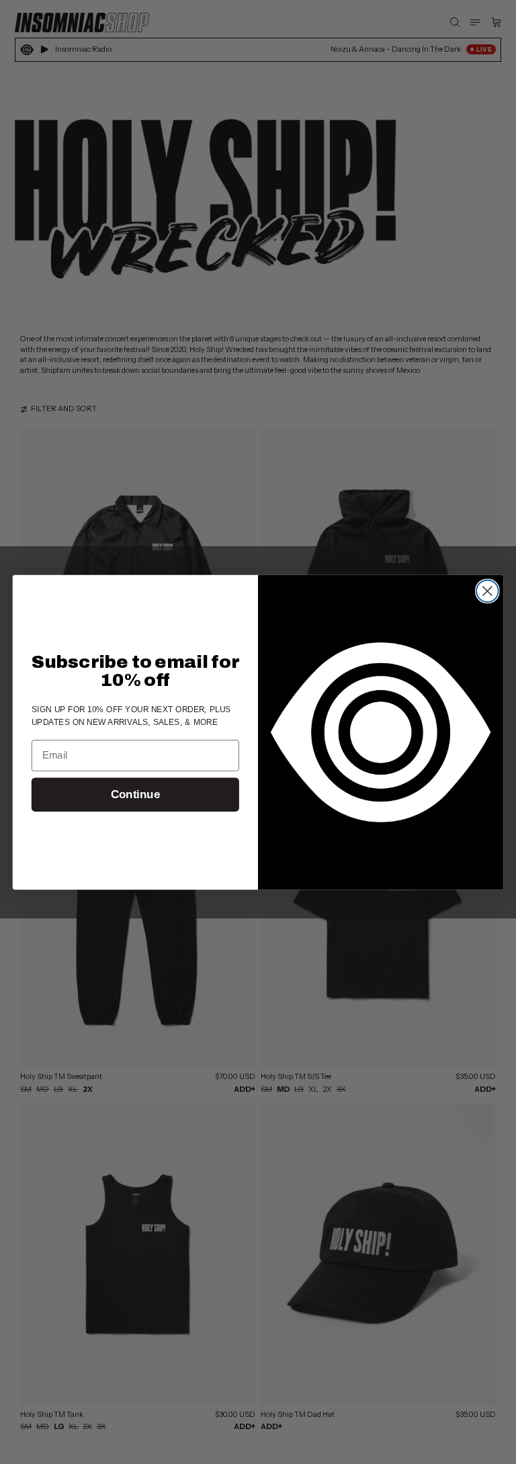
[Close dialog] (487, 591)
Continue (135, 794)
